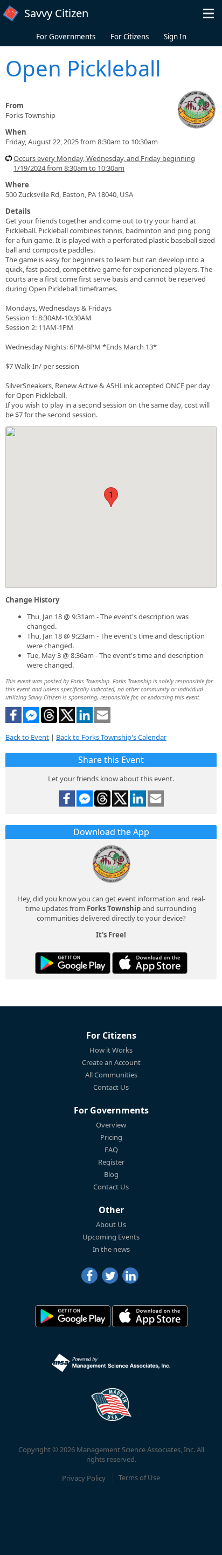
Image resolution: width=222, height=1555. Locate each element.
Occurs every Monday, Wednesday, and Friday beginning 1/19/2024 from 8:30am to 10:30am (104, 163)
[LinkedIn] (130, 1275)
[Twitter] (110, 1275)
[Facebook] (89, 1275)
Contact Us (111, 1087)
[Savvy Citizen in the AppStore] (150, 963)
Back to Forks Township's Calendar (111, 737)
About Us (111, 1224)
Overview (111, 1125)
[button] (208, 13)
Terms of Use (139, 1477)
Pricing (111, 1137)
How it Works (111, 1050)
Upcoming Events (111, 1237)
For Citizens (129, 36)
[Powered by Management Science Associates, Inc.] (111, 1363)
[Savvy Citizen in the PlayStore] (72, 963)
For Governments (65, 36)
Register (111, 1162)
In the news (111, 1249)
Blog (111, 1174)
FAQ (111, 1149)
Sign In (175, 36)
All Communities (111, 1075)
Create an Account (111, 1062)
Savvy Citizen (56, 13)
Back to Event (27, 737)
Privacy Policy (84, 1477)
